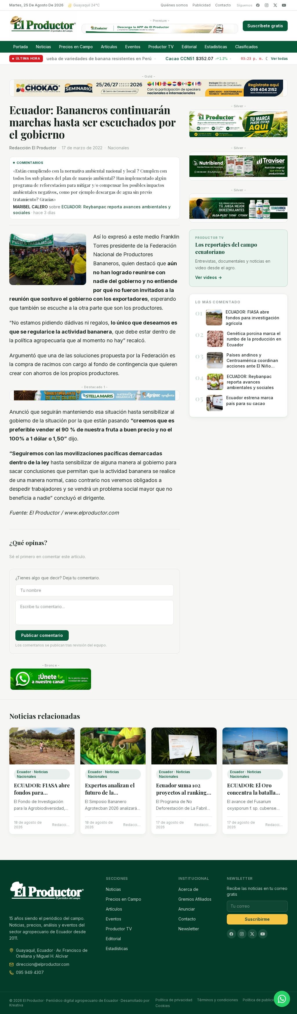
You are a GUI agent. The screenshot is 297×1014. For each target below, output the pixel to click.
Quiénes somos (174, 5)
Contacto (223, 5)
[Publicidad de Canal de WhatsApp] (51, 679)
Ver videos (208, 277)
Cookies (162, 1006)
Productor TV (161, 46)
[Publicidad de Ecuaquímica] (238, 208)
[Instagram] (266, 5)
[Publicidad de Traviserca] (238, 166)
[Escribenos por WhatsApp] (282, 999)
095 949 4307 (30, 972)
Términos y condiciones (217, 1000)
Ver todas (279, 58)
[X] (275, 5)
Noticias (43, 46)
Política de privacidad (173, 1000)
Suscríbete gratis (265, 25)
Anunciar (186, 908)
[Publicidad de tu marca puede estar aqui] (238, 124)
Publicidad (202, 5)
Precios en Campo (76, 46)
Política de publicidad (261, 1000)
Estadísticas (216, 46)
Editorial (189, 46)
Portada (20, 46)
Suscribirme (257, 919)
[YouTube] (284, 5)
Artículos (109, 46)
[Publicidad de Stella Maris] (95, 395)
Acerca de (188, 889)
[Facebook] (258, 5)
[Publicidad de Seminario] (148, 88)
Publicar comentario (42, 635)
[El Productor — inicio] (43, 25)
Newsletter (188, 928)
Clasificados (246, 46)
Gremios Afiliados (194, 899)
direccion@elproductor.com (42, 964)
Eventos (132, 46)
